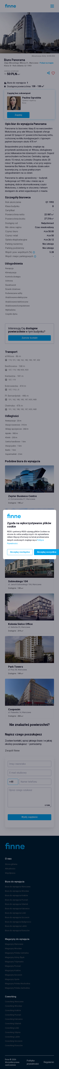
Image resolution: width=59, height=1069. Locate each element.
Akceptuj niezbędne (20, 552)
